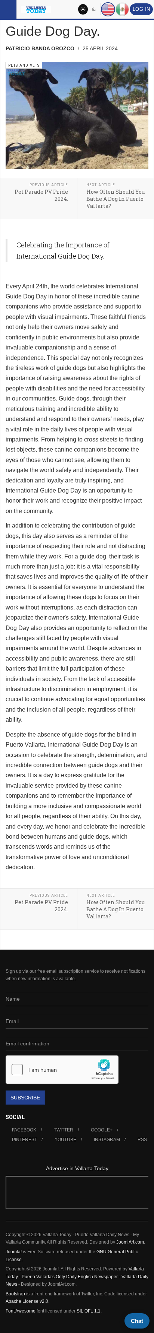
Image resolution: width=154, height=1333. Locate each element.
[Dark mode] (94, 9)
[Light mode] (83, 9)
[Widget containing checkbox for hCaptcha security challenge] (62, 1069)
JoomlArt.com (130, 1242)
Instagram (107, 1139)
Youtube (65, 1139)
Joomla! (14, 1251)
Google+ (102, 1130)
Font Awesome (21, 1311)
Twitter (63, 1130)
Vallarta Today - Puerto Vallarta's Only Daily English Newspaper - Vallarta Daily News (77, 1276)
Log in (141, 9)
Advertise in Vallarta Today (77, 1168)
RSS (142, 1139)
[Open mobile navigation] (8, 9)
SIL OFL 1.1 (89, 1311)
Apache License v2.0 (27, 1301)
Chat (137, 1321)
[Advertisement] (77, 1194)
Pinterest (24, 1139)
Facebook (24, 1130)
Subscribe (25, 1098)
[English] (108, 9)
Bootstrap (15, 1293)
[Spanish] (122, 9)
